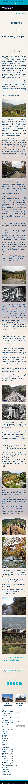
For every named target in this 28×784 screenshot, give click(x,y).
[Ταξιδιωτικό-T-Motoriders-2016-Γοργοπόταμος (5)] (14, 161)
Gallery (9, 697)
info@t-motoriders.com (20, 1)
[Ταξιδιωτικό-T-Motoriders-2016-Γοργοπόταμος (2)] (14, 404)
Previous (18, 13)
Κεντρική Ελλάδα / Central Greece (9, 671)
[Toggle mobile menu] (25, 8)
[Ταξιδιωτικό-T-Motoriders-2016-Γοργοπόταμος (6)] (14, 385)
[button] (3, 698)
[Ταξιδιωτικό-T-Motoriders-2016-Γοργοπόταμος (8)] (14, 266)
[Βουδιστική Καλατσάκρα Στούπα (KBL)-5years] (20, 698)
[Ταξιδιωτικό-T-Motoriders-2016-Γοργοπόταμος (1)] (14, 286)
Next (23, 13)
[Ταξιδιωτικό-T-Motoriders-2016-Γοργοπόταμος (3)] (14, 598)
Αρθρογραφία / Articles (11, 670)
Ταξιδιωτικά (18, 671)
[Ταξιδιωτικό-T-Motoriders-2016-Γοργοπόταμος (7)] (14, 100)
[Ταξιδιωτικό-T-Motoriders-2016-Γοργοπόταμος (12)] (14, 471)
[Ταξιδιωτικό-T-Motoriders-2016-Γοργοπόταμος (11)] (14, 518)
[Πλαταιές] (7, 698)
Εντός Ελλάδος (20, 670)
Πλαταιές (6, 697)
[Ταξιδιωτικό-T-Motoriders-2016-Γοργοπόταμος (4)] (14, 537)
